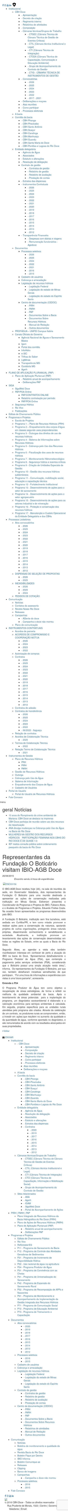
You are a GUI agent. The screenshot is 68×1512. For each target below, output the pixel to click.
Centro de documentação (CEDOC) (35, 1406)
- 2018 (31, 213)
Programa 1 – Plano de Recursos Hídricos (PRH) (39, 423)
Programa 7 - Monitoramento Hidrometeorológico (39, 458)
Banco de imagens (26, 1471)
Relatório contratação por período (38, 398)
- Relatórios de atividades (34, 24)
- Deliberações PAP (31, 382)
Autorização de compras (27, 653)
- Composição (28, 27)
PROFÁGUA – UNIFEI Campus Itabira (34, 331)
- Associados (27, 155)
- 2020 (31, 206)
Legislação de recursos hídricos (37, 283)
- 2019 (31, 209)
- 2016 (31, 219)
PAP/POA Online (29, 401)
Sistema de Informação (26, 781)
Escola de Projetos (24, 420)
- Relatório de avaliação (39, 174)
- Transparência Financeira (34, 235)
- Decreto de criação (31, 18)
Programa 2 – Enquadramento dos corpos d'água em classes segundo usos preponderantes (40, 428)
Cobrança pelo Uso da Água (29, 778)
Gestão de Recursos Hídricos (29, 771)
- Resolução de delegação (34, 161)
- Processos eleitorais (32, 110)
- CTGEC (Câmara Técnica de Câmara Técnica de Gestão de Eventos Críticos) (43, 37)
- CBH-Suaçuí (28, 130)
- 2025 (31, 85)
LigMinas (25, 359)
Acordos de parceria (25, 631)
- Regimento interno (31, 21)
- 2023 (31, 91)
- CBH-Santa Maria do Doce (35, 142)
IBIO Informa (23, 1458)
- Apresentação (29, 15)
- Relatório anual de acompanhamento (40, 379)
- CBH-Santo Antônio (31, 126)
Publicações (21, 410)
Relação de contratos (25, 733)
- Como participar (30, 107)
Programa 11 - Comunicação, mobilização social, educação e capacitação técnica (39, 479)
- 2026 (31, 82)
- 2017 (31, 216)
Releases (19, 612)
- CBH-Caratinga (29, 133)
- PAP (30, 312)
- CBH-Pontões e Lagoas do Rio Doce (40, 145)
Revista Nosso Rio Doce (27, 608)
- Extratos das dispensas (33, 181)
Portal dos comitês (30, 347)
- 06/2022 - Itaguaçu (31, 730)
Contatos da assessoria (27, 605)
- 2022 (31, 94)
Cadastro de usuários (32, 276)
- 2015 (31, 222)
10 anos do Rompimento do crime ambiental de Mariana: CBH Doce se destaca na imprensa (32, 817)
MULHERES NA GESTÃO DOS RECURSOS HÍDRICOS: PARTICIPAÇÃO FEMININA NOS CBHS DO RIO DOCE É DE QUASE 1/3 (37, 837)
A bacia (18, 114)
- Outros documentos (38, 327)
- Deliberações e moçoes (33, 101)
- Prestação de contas (39, 177)
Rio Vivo (19, 407)
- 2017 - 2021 (34, 98)
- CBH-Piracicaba (30, 123)
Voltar (6, 1030)
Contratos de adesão (25, 707)
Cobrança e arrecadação (33, 280)
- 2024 (31, 88)
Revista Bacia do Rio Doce (30, 1452)
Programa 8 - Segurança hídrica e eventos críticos (40, 462)
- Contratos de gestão (38, 168)
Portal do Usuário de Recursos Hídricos (35, 794)
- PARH (31, 308)
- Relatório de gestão (38, 171)
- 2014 (31, 225)
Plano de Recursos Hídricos (29, 758)
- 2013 (31, 229)
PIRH (24, 765)
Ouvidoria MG (28, 366)
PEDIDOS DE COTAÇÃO (27, 596)
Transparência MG (30, 363)
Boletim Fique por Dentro (30, 1455)
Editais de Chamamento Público (25, 414)
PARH (24, 768)
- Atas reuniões (29, 104)
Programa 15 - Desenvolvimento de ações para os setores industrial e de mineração (40, 502)
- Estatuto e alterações (32, 158)
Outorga (19, 774)
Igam (23, 343)
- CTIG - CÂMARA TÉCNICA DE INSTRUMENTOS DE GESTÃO (44, 74)
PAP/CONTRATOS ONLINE (35, 395)
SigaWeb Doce (22, 388)
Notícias (19, 602)
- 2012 (31, 232)
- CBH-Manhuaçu (30, 136)
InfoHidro (26, 350)
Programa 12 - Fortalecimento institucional (36, 484)
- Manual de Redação (38, 324)
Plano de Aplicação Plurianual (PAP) (33, 375)
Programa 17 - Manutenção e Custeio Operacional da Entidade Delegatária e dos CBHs (40, 514)
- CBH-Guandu (28, 139)
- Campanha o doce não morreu (37, 621)
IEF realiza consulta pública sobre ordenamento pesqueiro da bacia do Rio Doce (33, 845)
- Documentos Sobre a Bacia (42, 315)
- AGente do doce (30, 618)
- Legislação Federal (38, 286)
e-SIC (24, 353)
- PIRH (31, 305)
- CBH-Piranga (28, 120)
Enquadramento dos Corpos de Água (33, 784)
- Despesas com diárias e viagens (45, 238)
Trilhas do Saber (29, 356)
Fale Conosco (16, 797)
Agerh (24, 369)
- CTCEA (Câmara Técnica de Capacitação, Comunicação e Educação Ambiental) (42, 59)
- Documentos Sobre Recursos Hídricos (38, 320)
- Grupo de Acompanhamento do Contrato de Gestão (44, 67)
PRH (23, 762)
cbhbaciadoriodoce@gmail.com (43, 1508)
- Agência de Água (30, 152)
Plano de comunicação (26, 624)
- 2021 (31, 203)
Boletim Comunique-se (28, 1461)
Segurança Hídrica (24, 404)
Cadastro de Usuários (26, 787)
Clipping (21, 1468)
